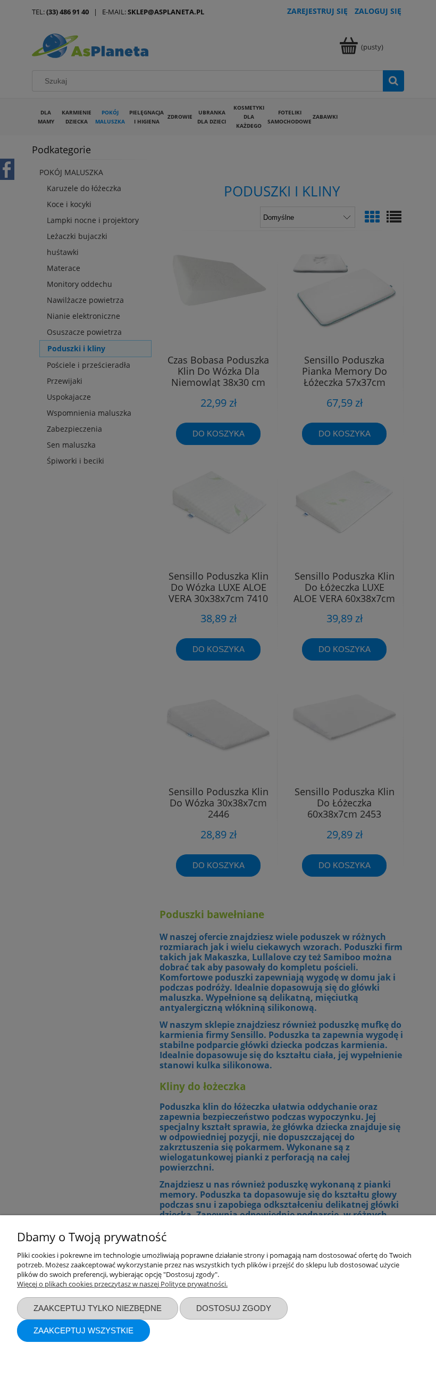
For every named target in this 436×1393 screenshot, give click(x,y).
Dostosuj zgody (233, 1308)
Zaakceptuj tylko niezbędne (97, 1308)
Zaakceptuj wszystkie (83, 1330)
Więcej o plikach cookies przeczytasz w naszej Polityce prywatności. (122, 1284)
